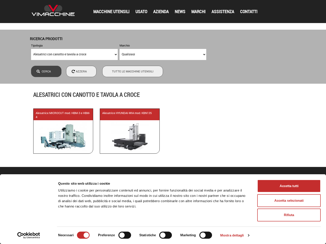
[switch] (124, 235)
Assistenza (223, 11)
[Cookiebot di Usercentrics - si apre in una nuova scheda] (28, 235)
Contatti (248, 11)
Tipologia (37, 45)
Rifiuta (289, 215)
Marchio (125, 45)
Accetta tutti (289, 186)
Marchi (198, 11)
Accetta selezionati (289, 200)
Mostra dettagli (232, 235)
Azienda (161, 11)
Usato (141, 11)
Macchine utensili (111, 11)
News (180, 11)
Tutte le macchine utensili (132, 71)
